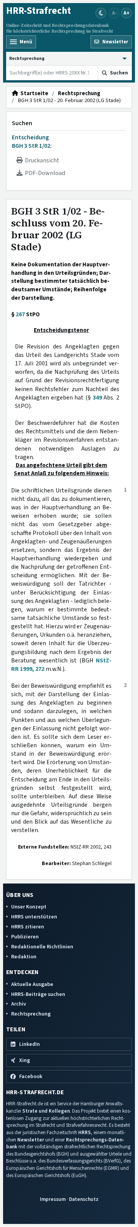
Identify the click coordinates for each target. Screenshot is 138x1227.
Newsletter (30, 1139)
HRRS (84, 1132)
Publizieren (25, 937)
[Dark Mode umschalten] (100, 13)
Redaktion (23, 957)
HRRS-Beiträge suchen (38, 994)
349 (97, 397)
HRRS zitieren (27, 927)
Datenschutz (84, 1199)
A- (114, 13)
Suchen (22, 123)
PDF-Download (44, 173)
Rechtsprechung (79, 93)
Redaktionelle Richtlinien (42, 947)
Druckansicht (41, 160)
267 (20, 314)
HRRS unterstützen (34, 917)
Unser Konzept (28, 907)
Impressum (53, 1199)
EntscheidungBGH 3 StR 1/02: (32, 141)
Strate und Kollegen (46, 1111)
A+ (126, 13)
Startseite (33, 93)
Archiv (18, 1004)
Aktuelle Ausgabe (32, 984)
